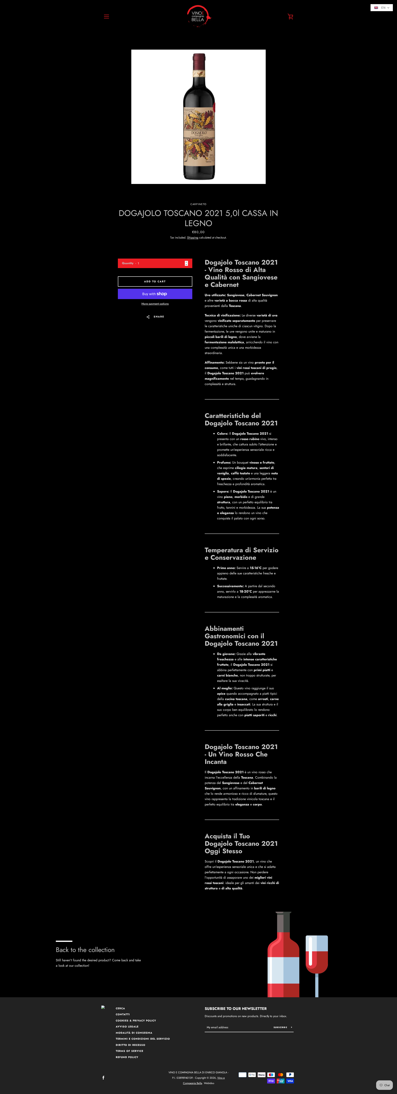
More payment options (155, 304)
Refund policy (127, 1057)
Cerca (120, 1008)
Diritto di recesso (130, 1045)
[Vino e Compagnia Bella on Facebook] (103, 1077)
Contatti (123, 1014)
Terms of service (129, 1051)
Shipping (192, 237)
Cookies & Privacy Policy (136, 1020)
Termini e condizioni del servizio (143, 1039)
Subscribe (281, 1027)
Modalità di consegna (134, 1033)
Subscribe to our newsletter (236, 1008)
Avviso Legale (127, 1026)
